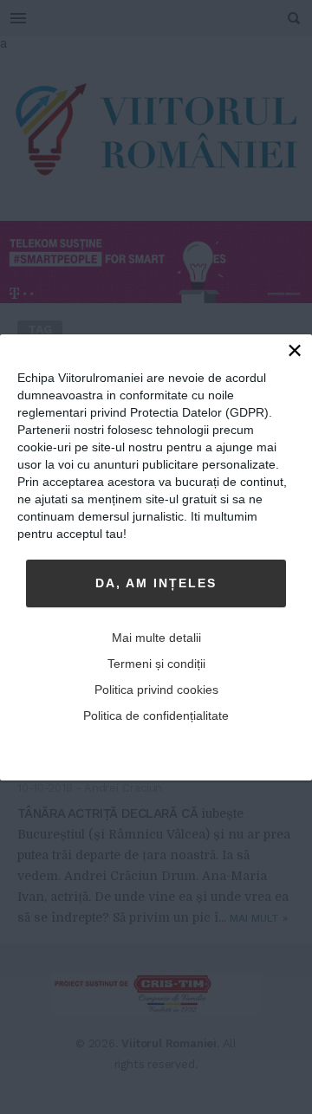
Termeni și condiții (156, 663)
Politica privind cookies (156, 689)
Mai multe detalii (156, 637)
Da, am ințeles (156, 583)
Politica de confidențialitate (156, 715)
